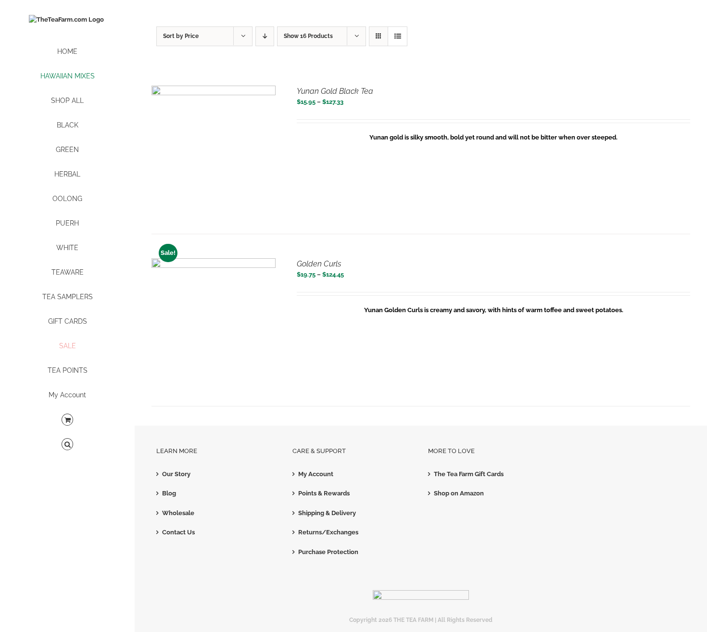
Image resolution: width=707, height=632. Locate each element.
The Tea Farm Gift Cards (469, 474)
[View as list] (397, 36)
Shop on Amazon (459, 493)
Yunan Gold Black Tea (335, 91)
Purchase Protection (328, 552)
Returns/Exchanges (328, 532)
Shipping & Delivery (327, 513)
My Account (315, 474)
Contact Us (178, 532)
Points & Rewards (324, 493)
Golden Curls (319, 263)
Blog (169, 493)
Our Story (176, 474)
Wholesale (178, 513)
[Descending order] (264, 36)
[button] (67, 444)
